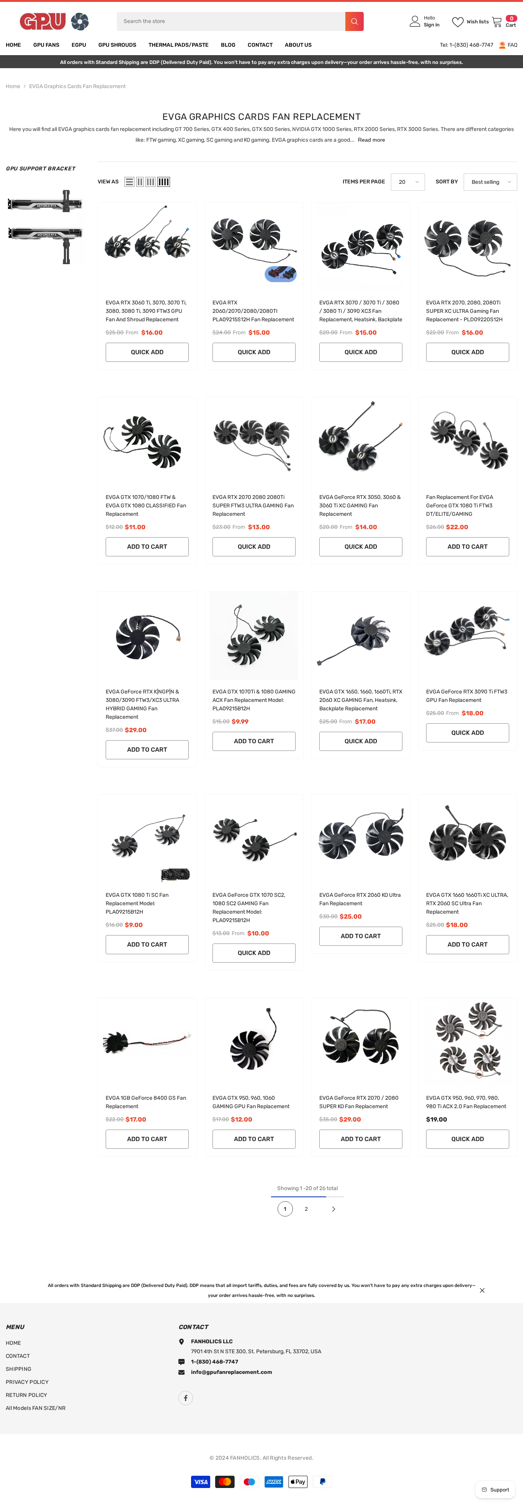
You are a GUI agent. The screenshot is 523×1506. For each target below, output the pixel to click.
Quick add (147, 352)
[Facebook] (185, 1398)
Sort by (447, 181)
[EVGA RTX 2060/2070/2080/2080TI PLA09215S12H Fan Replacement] (254, 247)
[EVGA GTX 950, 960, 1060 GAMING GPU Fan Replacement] (254, 1042)
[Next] (333, 1208)
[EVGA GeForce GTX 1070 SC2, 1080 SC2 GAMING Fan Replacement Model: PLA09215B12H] (254, 839)
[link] (46, 225)
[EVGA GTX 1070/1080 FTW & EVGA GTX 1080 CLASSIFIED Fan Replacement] (147, 441)
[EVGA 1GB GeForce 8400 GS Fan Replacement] (147, 1042)
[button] (129, 182)
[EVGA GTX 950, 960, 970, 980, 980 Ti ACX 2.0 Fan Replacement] (467, 1042)
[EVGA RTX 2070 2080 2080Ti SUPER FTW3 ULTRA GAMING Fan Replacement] (254, 441)
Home (13, 86)
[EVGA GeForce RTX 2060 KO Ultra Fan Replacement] (361, 839)
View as (108, 181)
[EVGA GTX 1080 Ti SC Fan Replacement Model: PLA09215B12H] (147, 839)
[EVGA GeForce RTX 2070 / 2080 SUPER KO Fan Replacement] (361, 1042)
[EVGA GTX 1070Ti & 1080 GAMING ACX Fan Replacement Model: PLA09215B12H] (254, 636)
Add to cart (147, 546)
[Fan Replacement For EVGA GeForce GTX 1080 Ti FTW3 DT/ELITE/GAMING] (467, 441)
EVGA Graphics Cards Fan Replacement (77, 86)
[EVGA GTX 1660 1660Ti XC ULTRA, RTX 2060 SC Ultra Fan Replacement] (467, 839)
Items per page (364, 181)
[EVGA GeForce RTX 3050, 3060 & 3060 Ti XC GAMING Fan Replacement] (361, 441)
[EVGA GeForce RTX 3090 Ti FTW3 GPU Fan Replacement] (467, 636)
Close (482, 1290)
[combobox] (231, 21)
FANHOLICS (245, 1458)
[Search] (240, 21)
